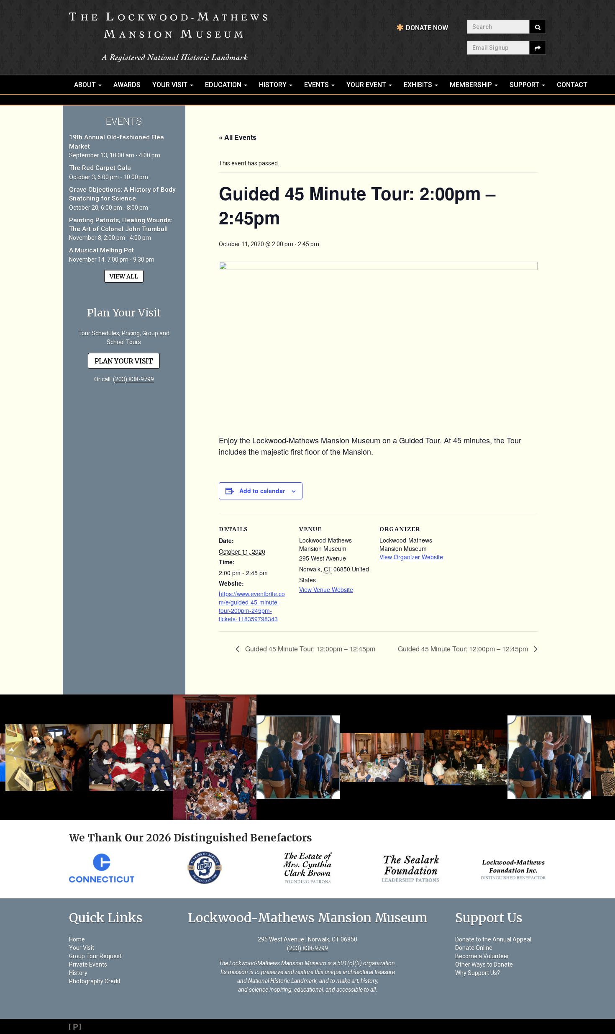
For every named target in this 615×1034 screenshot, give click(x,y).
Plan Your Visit (124, 361)
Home (77, 939)
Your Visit (170, 85)
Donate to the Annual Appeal (493, 939)
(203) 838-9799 (133, 379)
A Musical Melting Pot (101, 250)
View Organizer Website (411, 557)
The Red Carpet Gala (100, 168)
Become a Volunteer (482, 956)
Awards (127, 85)
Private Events (88, 964)
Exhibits (419, 85)
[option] (103, 868)
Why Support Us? (477, 973)
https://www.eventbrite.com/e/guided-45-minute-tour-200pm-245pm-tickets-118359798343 (252, 606)
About (85, 85)
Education (224, 85)
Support (525, 85)
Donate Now (427, 28)
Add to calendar (262, 490)
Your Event (367, 85)
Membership (472, 85)
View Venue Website (326, 589)
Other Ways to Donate (484, 964)
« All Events (237, 137)
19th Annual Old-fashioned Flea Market (116, 142)
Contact (572, 85)
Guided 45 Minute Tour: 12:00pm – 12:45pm (309, 648)
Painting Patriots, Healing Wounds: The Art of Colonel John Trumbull (120, 224)
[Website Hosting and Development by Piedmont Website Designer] (307, 1026)
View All (124, 276)
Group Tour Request (95, 956)
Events (317, 85)
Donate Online (473, 947)
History (273, 85)
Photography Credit (94, 981)
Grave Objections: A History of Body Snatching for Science (122, 194)
